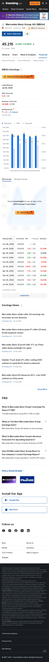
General (5, 54)
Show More (42, 389)
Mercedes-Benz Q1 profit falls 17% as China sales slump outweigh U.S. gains (22, 346)
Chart (15, 54)
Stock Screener (17, 9)
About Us (30, 543)
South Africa (31, 9)
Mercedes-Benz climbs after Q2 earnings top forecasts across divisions (23, 316)
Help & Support (32, 553)
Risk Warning (6, 649)
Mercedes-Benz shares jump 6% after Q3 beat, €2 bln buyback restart (24, 331)
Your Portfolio (7, 553)
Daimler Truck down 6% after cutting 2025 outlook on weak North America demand (22, 361)
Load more (24, 295)
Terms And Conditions (9, 633)
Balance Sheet (38, 60)
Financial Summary (8, 60)
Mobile (4, 548)
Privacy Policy (7, 641)
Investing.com (7, 321)
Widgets (5, 557)
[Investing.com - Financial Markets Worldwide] (14, 3)
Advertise (30, 548)
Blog (3, 543)
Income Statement (24, 60)
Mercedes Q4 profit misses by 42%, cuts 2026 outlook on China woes (24, 377)
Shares (5, 9)
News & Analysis (28, 54)
